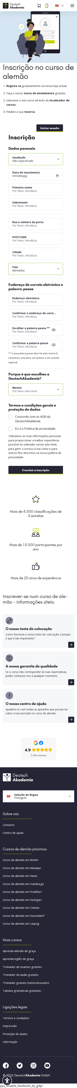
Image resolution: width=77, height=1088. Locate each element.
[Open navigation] (72, 5)
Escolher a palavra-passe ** (31, 328)
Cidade (16, 252)
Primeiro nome (22, 187)
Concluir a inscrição (35, 470)
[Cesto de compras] (39, 5)
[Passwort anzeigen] (53, 330)
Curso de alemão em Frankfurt (22, 892)
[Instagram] (33, 1065)
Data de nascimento (26, 172)
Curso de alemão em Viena (20, 876)
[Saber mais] (71, 645)
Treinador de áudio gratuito (20, 975)
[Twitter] (20, 1065)
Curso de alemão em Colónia (21, 907)
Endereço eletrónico (25, 298)
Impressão (10, 1026)
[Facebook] (6, 1065)
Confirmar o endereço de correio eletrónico (34, 313)
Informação (10, 1042)
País (15, 267)
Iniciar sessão (49, 128)
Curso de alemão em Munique (22, 868)
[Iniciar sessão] (46, 5)
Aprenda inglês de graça (18, 959)
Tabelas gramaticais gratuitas (22, 990)
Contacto (8, 825)
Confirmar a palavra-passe (30, 343)
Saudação (18, 157)
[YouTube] (47, 1065)
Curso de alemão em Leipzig (21, 923)
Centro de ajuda (13, 833)
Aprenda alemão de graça (19, 951)
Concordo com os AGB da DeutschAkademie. (32, 419)
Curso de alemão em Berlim (20, 860)
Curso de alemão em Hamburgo (23, 884)
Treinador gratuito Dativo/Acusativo (26, 983)
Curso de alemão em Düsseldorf (23, 916)
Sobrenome (20, 202)
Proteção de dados (15, 1034)
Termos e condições (16, 1018)
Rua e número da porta (27, 222)
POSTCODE (19, 237)
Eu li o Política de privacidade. (35, 429)
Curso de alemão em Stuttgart (22, 900)
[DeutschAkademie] (14, 5)
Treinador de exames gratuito (22, 967)
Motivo (17, 387)
